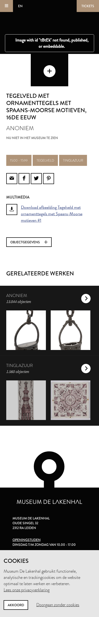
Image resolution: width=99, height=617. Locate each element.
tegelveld (45, 160)
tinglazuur (73, 160)
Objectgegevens (25, 242)
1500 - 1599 (19, 160)
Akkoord (16, 605)
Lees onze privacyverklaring (27, 590)
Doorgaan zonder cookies (57, 605)
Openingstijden (26, 539)
